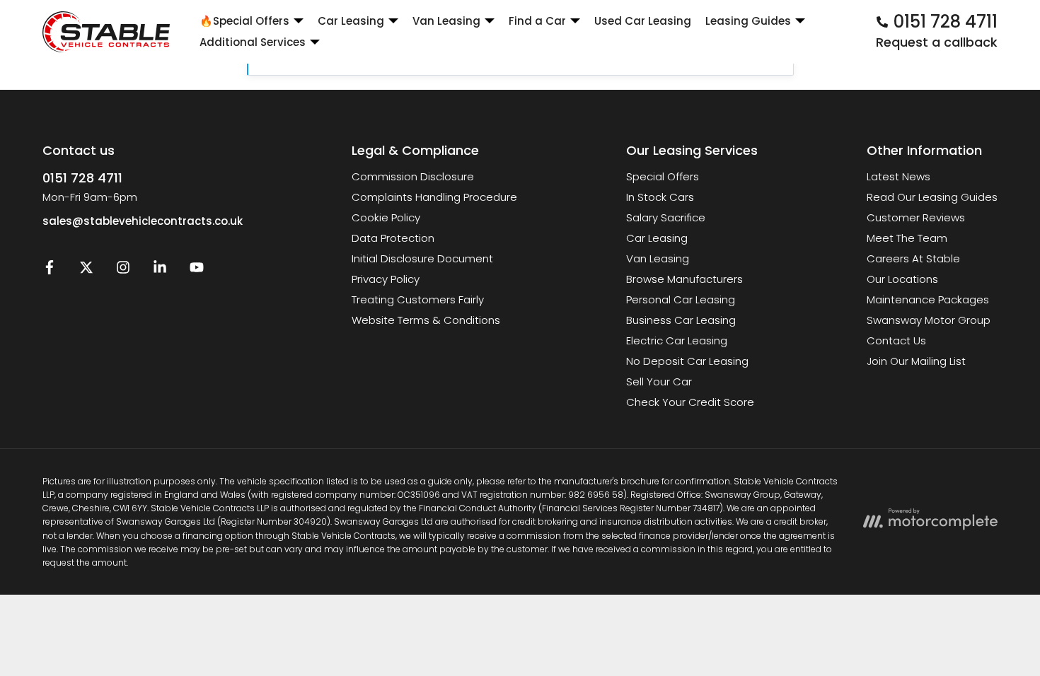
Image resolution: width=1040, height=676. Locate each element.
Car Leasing (657, 238)
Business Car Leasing (681, 320)
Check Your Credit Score (690, 402)
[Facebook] (49, 270)
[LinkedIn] (159, 270)
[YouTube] (196, 270)
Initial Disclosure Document (422, 258)
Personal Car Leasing (680, 299)
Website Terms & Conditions (426, 320)
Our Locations (902, 279)
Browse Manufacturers (684, 279)
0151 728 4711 (82, 178)
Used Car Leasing (642, 20)
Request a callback (937, 42)
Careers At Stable (913, 258)
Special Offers (662, 176)
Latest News (898, 176)
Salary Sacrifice (665, 217)
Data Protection (393, 238)
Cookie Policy (386, 217)
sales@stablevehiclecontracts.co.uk (142, 221)
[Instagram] (123, 270)
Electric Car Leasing (676, 340)
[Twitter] (86, 270)
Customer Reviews (916, 217)
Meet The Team (907, 238)
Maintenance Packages (928, 299)
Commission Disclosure (413, 176)
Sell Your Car (659, 381)
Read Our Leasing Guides (932, 197)
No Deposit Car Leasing (687, 361)
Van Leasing (657, 258)
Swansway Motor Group (928, 320)
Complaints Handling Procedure (434, 197)
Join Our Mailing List (916, 361)
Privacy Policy (386, 279)
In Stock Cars (660, 197)
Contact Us (896, 340)
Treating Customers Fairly (418, 299)
